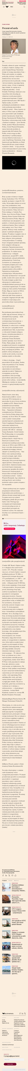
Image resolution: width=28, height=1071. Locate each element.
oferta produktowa (7, 1049)
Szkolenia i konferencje (8, 1044)
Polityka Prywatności (19, 1019)
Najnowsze (16, 880)
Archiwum (4, 1035)
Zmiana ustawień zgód (19, 1021)
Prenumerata (5, 1033)
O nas (3, 1019)
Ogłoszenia (5, 1032)
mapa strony (5, 1047)
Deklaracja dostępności (19, 1026)
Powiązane (4, 880)
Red (3, 61)
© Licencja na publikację (8, 869)
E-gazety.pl (16, 1032)
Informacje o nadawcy (19, 1024)
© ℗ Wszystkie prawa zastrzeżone (11, 871)
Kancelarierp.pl (17, 1037)
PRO (11, 7)
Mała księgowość (18, 1035)
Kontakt (4, 1021)
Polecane (10, 880)
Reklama (4, 1030)
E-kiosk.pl (16, 1030)
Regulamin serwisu (18, 1023)
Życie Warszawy (18, 1040)
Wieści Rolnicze (18, 1038)
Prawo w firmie (6, 24)
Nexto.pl (16, 1033)
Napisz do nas (5, 1023)
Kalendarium (17, 1047)
